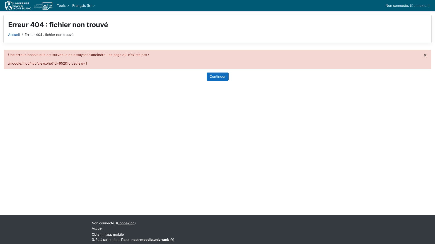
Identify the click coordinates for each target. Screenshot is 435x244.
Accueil (14, 35)
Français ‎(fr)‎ (82, 5)
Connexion (419, 5)
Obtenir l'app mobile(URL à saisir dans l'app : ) (133, 237)
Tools (61, 5)
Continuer (218, 76)
